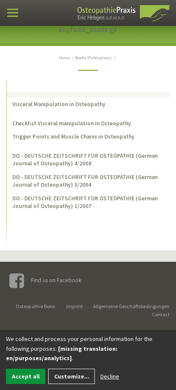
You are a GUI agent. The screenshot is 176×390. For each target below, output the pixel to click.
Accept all (26, 376)
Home (64, 58)
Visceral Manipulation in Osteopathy (59, 104)
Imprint (74, 306)
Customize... (71, 376)
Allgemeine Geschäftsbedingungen (131, 306)
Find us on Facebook (56, 280)
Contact (161, 314)
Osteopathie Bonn (36, 306)
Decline (109, 376)
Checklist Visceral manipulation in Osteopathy (71, 123)
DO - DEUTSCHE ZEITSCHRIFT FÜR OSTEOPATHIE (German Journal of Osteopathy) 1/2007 (85, 202)
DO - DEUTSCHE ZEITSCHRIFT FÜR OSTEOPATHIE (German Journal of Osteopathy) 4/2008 (85, 159)
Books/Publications (93, 58)
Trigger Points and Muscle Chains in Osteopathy (73, 136)
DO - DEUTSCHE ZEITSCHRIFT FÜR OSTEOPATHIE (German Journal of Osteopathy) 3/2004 (85, 180)
